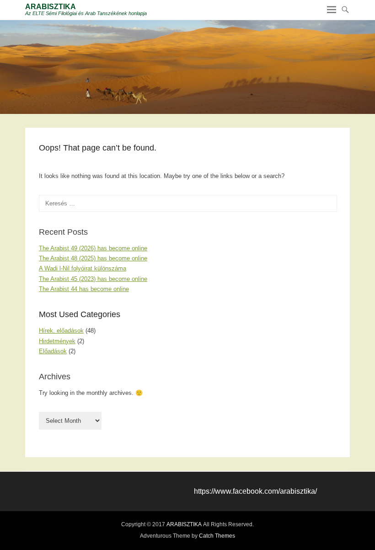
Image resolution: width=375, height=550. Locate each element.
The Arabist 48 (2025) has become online (93, 258)
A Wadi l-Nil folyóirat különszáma (82, 268)
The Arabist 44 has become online (84, 289)
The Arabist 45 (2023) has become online (93, 278)
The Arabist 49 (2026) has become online (93, 248)
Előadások (53, 351)
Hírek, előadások (61, 330)
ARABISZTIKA (50, 7)
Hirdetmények (57, 341)
